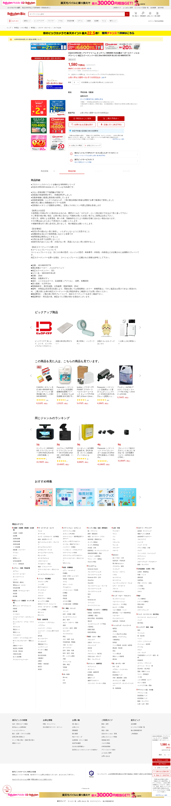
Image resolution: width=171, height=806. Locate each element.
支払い (104, 727)
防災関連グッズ (117, 675)
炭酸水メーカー (18, 645)
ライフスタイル (68, 634)
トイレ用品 (140, 588)
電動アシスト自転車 (143, 534)
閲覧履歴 (75, 730)
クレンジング (92, 645)
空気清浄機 (70, 21)
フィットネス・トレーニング (146, 553)
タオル (139, 591)
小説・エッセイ (68, 645)
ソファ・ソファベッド (144, 641)
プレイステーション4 (94, 574)
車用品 (33, 28)
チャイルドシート (118, 618)
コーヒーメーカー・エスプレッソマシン (23, 618)
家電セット (27, 21)
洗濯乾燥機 (16, 538)
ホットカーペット (18, 577)
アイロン (15, 552)
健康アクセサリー (93, 680)
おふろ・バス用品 (118, 607)
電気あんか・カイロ (19, 585)
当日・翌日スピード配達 (20, 724)
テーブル (140, 647)
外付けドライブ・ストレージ (47, 604)
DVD (64, 683)
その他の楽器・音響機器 (70, 604)
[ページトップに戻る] (167, 519)
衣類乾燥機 (16, 541)
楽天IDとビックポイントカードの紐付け (84, 750)
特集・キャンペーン (49, 724)
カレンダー (66, 631)
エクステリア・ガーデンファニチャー (123, 684)
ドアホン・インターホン (120, 669)
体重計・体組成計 (43, 664)
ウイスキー (116, 531)
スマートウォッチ (143, 610)
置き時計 (140, 607)
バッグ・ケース (142, 545)
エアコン (80, 21)
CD (64, 680)
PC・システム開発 (69, 656)
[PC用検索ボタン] (127, 14)
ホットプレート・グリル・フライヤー (23, 623)
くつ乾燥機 (16, 547)
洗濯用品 (140, 580)
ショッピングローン (18, 730)
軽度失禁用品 (92, 632)
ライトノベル (67, 661)
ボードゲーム (117, 580)
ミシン (15, 555)
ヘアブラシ (41, 625)
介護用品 (90, 627)
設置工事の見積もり (18, 737)
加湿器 (15, 593)
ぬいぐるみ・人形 (118, 558)
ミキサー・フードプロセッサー (22, 638)
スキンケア (91, 639)
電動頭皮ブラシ (43, 644)
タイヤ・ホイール (44, 28)
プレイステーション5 (94, 572)
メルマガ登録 (106, 743)
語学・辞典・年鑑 (68, 650)
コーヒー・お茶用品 (94, 556)
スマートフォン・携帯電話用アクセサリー (73, 537)
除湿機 (15, 596)
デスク (139, 650)
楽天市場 (160, 8)
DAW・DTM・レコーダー (71, 576)
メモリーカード (43, 561)
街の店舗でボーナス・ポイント (52, 727)
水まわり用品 (92, 562)
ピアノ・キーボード (69, 570)
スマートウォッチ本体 (70, 552)
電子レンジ (113, 21)
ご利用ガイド (117, 8)
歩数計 (40, 661)
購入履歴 (75, 733)
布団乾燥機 (16, 544)
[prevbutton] (31, 327)
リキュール (116, 542)
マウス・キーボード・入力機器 (47, 607)
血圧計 (40, 666)
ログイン (151, 21)
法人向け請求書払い (78, 746)
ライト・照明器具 (18, 564)
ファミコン (91, 602)
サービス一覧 (72, 801)
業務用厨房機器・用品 (95, 553)
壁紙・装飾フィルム (143, 671)
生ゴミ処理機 (17, 657)
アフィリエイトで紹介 (109, 750)
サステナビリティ (95, 801)
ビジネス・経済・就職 (70, 628)
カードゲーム (117, 577)
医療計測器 (91, 629)
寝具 (138, 630)
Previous (28, 46)
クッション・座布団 (143, 644)
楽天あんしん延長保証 (19, 727)
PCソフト (41, 615)
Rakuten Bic (16, 14)
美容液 (90, 648)
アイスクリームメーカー (20, 659)
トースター (16, 614)
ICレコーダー (42, 555)
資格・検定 (66, 664)
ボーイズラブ (67, 648)
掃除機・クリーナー (19, 550)
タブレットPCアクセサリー (71, 541)
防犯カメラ (116, 672)
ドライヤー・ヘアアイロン (46, 622)
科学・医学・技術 (68, 653)
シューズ (140, 542)
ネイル (90, 651)
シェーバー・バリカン (45, 628)
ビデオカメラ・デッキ (45, 550)
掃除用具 (140, 577)
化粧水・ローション (94, 642)
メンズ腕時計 (141, 599)
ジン (114, 536)
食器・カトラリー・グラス (96, 536)
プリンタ (41, 593)
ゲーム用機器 (42, 609)
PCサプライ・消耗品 (44, 598)
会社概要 (153, 8)
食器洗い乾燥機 (18, 648)
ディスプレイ (42, 590)
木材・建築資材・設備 (120, 678)
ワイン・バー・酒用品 (95, 559)
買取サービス (16, 743)
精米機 (15, 611)
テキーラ (115, 550)
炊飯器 (15, 608)
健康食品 (90, 675)
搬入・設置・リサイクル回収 (21, 733)
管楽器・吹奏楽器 (68, 579)
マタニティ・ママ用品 (120, 604)
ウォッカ (115, 545)
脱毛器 (40, 636)
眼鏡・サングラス (143, 564)
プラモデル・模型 (118, 566)
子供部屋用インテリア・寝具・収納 (147, 656)
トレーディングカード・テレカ (122, 583)
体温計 (40, 669)
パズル (115, 574)
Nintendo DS (92, 600)
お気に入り (75, 727)
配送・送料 (105, 724)
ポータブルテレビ (43, 558)
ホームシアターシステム (45, 552)
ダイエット (91, 669)
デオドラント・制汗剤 (95, 653)
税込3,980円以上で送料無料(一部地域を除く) (36, 8)
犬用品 (115, 631)
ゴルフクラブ (141, 539)
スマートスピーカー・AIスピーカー (48, 570)
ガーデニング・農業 (119, 680)
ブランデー (116, 548)
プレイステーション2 (94, 591)
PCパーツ (41, 612)
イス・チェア (141, 652)
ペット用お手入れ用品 (120, 634)
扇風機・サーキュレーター (21, 591)
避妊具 (90, 621)
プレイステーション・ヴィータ (97, 586)
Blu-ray (65, 677)
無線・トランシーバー (45, 566)
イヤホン (61, 21)
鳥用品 (115, 642)
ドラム (65, 581)
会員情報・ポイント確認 (80, 740)
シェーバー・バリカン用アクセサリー (48, 632)
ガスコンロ (16, 627)
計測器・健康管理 (93, 672)
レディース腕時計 (143, 601)
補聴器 (40, 652)
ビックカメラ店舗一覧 (142, 8)
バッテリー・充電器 (69, 547)
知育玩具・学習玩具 (119, 560)
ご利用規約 (134, 733)
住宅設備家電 (17, 561)
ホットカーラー (43, 638)
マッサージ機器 (43, 650)
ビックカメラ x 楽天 (14, 8)
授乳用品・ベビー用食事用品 (122, 613)
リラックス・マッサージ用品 (97, 683)
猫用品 (115, 628)
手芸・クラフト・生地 (144, 583)
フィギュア (116, 569)
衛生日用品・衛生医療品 (95, 618)
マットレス (140, 633)
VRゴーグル (66, 563)
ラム (114, 539)
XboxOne (91, 580)
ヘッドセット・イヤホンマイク (72, 550)
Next (142, 46)
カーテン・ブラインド (144, 663)
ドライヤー (50, 21)
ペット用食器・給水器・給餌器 (122, 645)
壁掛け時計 (140, 604)
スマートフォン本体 (69, 531)
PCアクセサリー (43, 587)
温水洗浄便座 (42, 655)
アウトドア (140, 559)
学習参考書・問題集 (69, 642)
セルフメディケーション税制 (21, 779)
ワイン (115, 534)
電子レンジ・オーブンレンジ (22, 606)
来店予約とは (116, 139)
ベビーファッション (119, 601)
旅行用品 (140, 623)
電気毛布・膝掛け (18, 582)
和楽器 (65, 598)
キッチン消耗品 (92, 542)
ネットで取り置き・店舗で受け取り (23, 740)
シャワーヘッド (43, 647)
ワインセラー (17, 635)
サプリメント (92, 666)
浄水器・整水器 (18, 651)
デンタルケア (42, 641)
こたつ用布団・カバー (144, 680)
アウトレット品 (142, 693)
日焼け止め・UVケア (94, 656)
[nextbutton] (139, 327)
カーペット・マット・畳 (145, 666)
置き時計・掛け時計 (143, 668)
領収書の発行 (106, 740)
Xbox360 (90, 583)
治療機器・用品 (92, 615)
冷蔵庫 (89, 21)
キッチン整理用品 (93, 545)
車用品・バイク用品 (21, 28)
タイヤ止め (57, 28)
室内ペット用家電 (118, 656)
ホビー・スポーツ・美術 (70, 622)
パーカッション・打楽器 (70, 590)
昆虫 (114, 651)
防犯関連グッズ (142, 695)
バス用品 (140, 586)
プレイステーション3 (94, 588)
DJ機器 (65, 593)
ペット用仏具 (117, 653)
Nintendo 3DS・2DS (94, 577)
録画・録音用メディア (45, 539)
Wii (89, 597)
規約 (123, 139)
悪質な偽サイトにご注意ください (41, 779)
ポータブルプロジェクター (46, 574)
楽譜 (64, 625)
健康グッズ (91, 678)
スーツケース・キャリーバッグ (147, 617)
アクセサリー (67, 587)
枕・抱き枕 (140, 636)
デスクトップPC (43, 581)
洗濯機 (96, 21)
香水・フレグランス (94, 659)
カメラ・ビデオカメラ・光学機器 (48, 536)
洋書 (64, 659)
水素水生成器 (17, 654)
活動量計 (41, 658)
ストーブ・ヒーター (19, 574)
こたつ (15, 579)
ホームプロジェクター (45, 547)
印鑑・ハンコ (141, 574)
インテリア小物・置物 (144, 685)
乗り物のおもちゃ (118, 563)
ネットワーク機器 (43, 601)
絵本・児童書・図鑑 (69, 614)
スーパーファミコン (94, 605)
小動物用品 (116, 639)
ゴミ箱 (139, 677)
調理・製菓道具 (92, 534)
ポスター (65, 670)
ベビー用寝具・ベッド (120, 610)
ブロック (115, 588)
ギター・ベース (68, 584)
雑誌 (64, 636)
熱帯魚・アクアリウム (120, 637)
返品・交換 (105, 730)
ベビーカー (116, 615)
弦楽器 (65, 595)
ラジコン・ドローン (119, 572)
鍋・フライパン (92, 531)
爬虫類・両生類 (117, 648)
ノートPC (41, 584)
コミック (65, 611)
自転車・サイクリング (144, 531)
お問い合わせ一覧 (83, 801)
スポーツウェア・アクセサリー (147, 562)
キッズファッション (119, 599)
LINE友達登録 (106, 746)
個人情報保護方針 (136, 730)
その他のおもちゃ (118, 591)
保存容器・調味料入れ (95, 539)
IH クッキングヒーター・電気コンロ (23, 642)
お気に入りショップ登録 (109, 737)
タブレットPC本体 (69, 534)
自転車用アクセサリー (144, 536)
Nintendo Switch (93, 569)
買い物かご (75, 724)
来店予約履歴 (76, 743)
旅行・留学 (66, 620)
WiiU (89, 594)
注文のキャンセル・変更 (109, 733)
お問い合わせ (106, 756)
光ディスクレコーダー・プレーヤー (48, 543)
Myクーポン (76, 737)
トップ (9, 28)
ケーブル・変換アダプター (71, 544)
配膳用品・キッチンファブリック (98, 550)
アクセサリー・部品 (44, 564)
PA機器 (65, 573)
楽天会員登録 (159, 21)
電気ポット (16, 629)
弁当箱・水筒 (92, 548)
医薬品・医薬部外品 (94, 613)
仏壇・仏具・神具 (143, 704)
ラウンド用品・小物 (143, 548)
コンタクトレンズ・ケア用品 (97, 624)
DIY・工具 (116, 666)
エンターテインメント (70, 617)
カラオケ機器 (67, 601)
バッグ (139, 620)
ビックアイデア (39, 21)
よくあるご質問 (128, 8)
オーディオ (41, 534)
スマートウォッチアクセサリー (72, 555)
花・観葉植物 (117, 688)
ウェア (139, 550)
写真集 (65, 667)
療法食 (115, 659)
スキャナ (41, 595)
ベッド (139, 638)
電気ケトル (16, 632)
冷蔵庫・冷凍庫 (18, 533)
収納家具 (140, 660)
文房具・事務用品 (143, 572)
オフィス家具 (141, 682)
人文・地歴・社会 (68, 639)
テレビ (104, 21)
